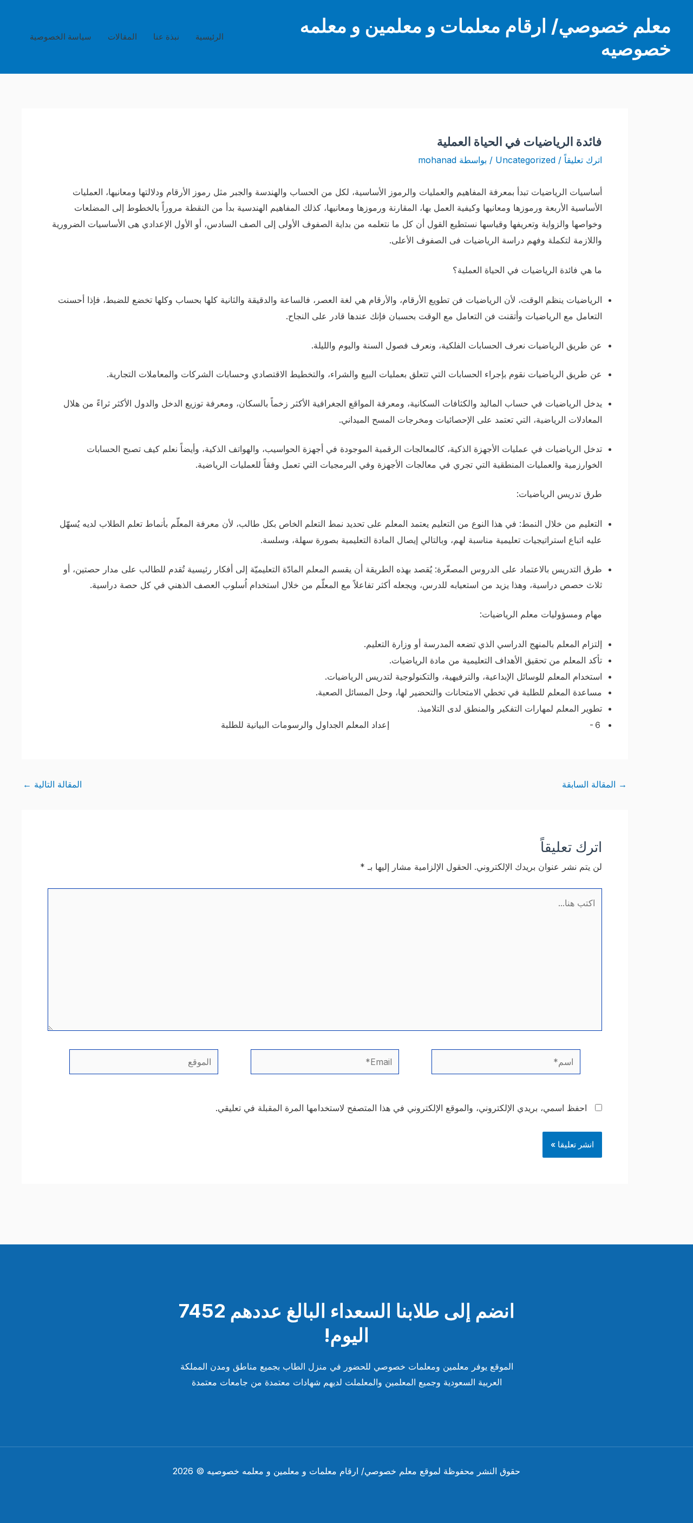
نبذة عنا (166, 36)
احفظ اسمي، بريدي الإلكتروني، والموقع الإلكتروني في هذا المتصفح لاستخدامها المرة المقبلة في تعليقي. (401, 1107)
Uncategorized (525, 159)
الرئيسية (209, 36)
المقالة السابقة (594, 784)
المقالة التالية (52, 784)
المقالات (122, 36)
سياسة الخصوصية (60, 36)
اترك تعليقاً (583, 159)
